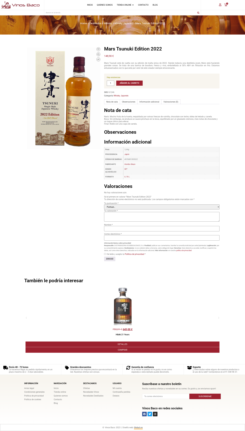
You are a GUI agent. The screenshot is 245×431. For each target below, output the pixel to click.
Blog (56, 403)
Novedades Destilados (93, 396)
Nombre (108, 225)
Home (83, 23)
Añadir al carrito (129, 83)
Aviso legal (29, 388)
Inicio (56, 388)
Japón (126, 154)
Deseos (116, 396)
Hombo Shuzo (129, 164)
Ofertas (86, 388)
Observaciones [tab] (128, 102)
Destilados (95, 23)
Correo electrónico (113, 234)
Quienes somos (61, 396)
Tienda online (60, 392)
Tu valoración (111, 211)
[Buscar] (198, 12)
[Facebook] (144, 414)
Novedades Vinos (91, 392)
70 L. (128, 177)
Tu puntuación (111, 203)
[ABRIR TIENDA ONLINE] (133, 5)
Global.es (138, 427)
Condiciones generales (34, 392)
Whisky (108, 23)
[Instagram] (155, 414)
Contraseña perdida (121, 392)
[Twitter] (150, 414)
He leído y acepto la (126, 254)
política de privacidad (184, 250)
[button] (26, 318)
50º (125, 169)
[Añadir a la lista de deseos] (98, 49)
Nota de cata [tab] (112, 102)
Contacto (58, 399)
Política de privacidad (135, 254)
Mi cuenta (117, 388)
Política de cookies (32, 399)
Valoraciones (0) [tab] (170, 102)
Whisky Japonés (123, 23)
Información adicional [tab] (149, 102)
